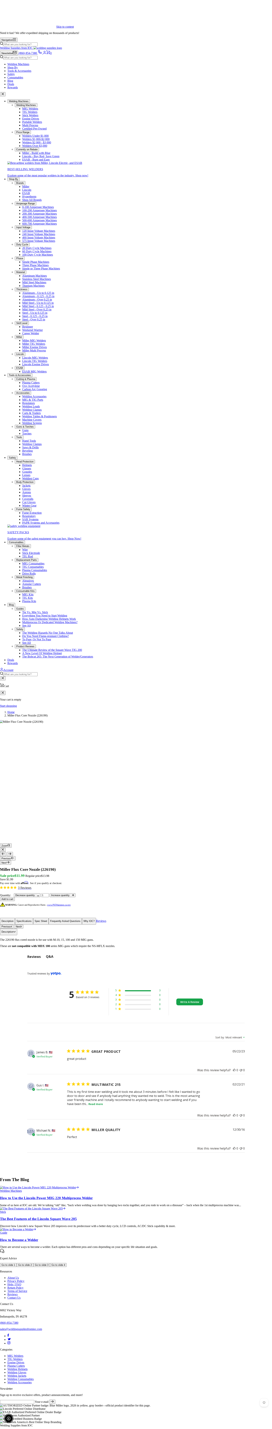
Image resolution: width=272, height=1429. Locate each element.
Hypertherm (29, 196)
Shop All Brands (32, 199)
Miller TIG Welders (33, 343)
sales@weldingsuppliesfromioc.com (21, 1329)
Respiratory (29, 516)
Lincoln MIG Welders (35, 357)
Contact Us (14, 1297)
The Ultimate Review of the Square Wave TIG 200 (52, 649)
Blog (10, 80)
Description (7, 921)
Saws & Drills (30, 447)
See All (26, 625)
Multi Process (30, 125)
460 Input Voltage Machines (38, 237)
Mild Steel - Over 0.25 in (36, 309)
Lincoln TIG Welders (34, 361)
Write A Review (189, 1002)
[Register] (52, 1402)
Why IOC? (89, 921)
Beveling (27, 450)
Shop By (12, 67)
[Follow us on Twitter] (9, 1339)
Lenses (26, 475)
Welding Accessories (34, 396)
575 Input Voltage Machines (38, 240)
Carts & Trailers (31, 413)
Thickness (21, 289)
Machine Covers (31, 419)
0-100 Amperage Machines (38, 207)
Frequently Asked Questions (65, 921)
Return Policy (15, 1287)
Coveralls (27, 498)
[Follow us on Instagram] (8, 1343)
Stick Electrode (31, 553)
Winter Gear (29, 505)
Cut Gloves (29, 502)
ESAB (26, 193)
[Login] (44, 53)
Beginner (27, 326)
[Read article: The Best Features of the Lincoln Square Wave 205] (33, 1208)
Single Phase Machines (35, 261)
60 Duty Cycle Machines (36, 251)
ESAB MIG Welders (34, 371)
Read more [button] (95, 1104)
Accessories (23, 393)
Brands (20, 183)
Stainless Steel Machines (36, 279)
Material (20, 272)
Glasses (26, 468)
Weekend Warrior (32, 330)
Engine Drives (30, 118)
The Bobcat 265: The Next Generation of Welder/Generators (57, 656)
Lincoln (26, 189)
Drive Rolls (29, 573)
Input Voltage (23, 227)
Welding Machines (18, 64)
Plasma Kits (29, 601)
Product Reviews (25, 646)
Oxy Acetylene (31, 385)
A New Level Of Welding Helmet (42, 653)
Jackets (26, 485)
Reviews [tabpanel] (34, 956)
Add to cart (7, 899)
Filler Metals (22, 546)
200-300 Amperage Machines (39, 213)
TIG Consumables (33, 566)
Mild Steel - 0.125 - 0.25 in (38, 306)
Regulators (28, 403)
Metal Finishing (24, 577)
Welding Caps (30, 478)
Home (11, 712)
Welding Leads (31, 406)
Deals (10, 84)
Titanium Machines (33, 285)
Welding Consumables (20, 1379)
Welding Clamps (32, 409)
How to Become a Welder (19, 1240)
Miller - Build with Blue (36, 153)
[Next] (10, 854)
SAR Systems (30, 519)
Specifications (24, 921)
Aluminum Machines (34, 275)
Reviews (101, 920)
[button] (138, 991)
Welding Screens (32, 423)
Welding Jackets (16, 1375)
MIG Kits (27, 594)
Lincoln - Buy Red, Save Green (40, 156)
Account (8, 670)
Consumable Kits (25, 591)
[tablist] (136, 956)
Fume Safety (23, 509)
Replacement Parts (26, 560)
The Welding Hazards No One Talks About (47, 632)
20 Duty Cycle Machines (36, 248)
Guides (20, 608)
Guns (25, 430)
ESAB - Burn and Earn (36, 159)
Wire (25, 549)
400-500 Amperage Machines (39, 217)
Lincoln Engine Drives (35, 364)
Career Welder (30, 333)
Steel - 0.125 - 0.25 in (35, 316)
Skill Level (21, 323)
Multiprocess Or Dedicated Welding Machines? (50, 622)
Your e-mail (41, 1401)
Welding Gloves (16, 1372)
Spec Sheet (41, 921)
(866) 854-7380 (9, 1322)
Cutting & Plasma (25, 379)
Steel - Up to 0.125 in (34, 312)
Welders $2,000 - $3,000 (36, 142)
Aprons (26, 492)
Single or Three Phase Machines (41, 268)
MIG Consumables (33, 563)
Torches (26, 433)
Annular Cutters (31, 584)
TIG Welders (29, 112)
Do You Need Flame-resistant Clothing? (45, 636)
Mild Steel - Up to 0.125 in (38, 302)
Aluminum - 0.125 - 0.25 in (38, 296)
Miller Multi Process (34, 350)
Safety (11, 74)
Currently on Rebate (27, 149)
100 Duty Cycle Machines (37, 254)
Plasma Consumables (34, 570)
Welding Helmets (17, 1369)
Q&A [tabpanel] (49, 956)
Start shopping (8, 705)
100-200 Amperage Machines (39, 210)
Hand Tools (29, 440)
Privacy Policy (15, 1281)
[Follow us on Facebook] (8, 1335)
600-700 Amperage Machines (39, 223)
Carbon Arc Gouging (34, 389)
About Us (13, 1277)
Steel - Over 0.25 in (33, 319)
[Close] (3, 94)
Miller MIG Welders (34, 340)
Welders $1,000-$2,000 (36, 139)
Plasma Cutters (31, 382)
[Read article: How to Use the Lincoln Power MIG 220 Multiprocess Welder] (39, 1187)
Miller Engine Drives (34, 347)
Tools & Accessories (19, 70)
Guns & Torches (25, 426)
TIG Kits (27, 597)
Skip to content (65, 26)
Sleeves (26, 495)
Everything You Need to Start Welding (44, 615)
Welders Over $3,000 (34, 145)
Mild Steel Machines (34, 282)
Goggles (27, 471)
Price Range (22, 132)
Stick (3, 1211)
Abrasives (28, 580)
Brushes (27, 454)
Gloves (26, 488)
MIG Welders (30, 108)
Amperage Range (25, 203)
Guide (3, 1232)
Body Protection (24, 482)
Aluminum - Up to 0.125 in (38, 292)
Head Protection (24, 461)
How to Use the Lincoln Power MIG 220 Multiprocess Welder (46, 1198)
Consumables (15, 77)
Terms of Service (17, 1291)
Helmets (27, 465)
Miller (25, 186)
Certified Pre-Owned (34, 128)
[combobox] (20, 44)
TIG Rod (27, 556)
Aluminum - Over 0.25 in (37, 299)
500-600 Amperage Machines (39, 220)
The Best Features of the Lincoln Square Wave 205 (38, 1219)
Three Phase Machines (35, 265)
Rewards (12, 87)
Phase (19, 258)
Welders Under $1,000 (35, 135)
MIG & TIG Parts (32, 399)
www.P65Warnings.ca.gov (59, 905)
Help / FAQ (14, 1284)
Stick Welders (30, 115)
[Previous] (3, 854)
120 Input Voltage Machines (38, 230)
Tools (19, 437)
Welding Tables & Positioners (39, 416)
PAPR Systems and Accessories (40, 522)
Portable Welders (32, 121)
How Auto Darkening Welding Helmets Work (49, 618)
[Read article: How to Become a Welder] (18, 1229)
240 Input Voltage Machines (38, 234)
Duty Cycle (22, 244)
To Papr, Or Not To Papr (36, 639)
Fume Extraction (32, 512)
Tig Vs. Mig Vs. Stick (35, 612)
